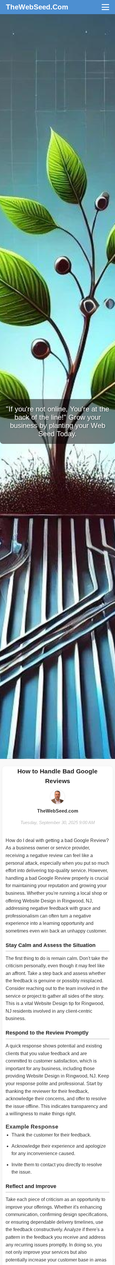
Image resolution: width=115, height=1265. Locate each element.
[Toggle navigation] (105, 7)
